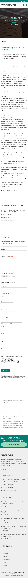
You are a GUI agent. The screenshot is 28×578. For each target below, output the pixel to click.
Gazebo (9, 427)
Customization (7, 559)
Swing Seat (16, 423)
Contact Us (14, 427)
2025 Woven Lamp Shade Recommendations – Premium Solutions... (13, 535)
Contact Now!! (14, 444)
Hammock (12, 423)
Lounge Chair (5, 427)
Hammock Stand (6, 423)
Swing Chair (5, 425)
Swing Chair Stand (11, 425)
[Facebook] (1, 470)
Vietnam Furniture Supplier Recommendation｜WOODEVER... (14, 527)
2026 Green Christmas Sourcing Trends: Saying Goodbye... (12, 511)
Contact (16, 24)
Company (5, 553)
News (4, 562)
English (24, 1)
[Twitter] (3, 470)
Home (11, 24)
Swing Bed (21, 423)
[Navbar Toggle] (25, 5)
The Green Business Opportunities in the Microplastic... (12, 519)
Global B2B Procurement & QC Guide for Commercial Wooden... (12, 503)
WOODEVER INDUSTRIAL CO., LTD (18, 572)
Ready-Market (20, 575)
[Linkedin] (5, 470)
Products (5, 556)
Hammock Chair (19, 425)
